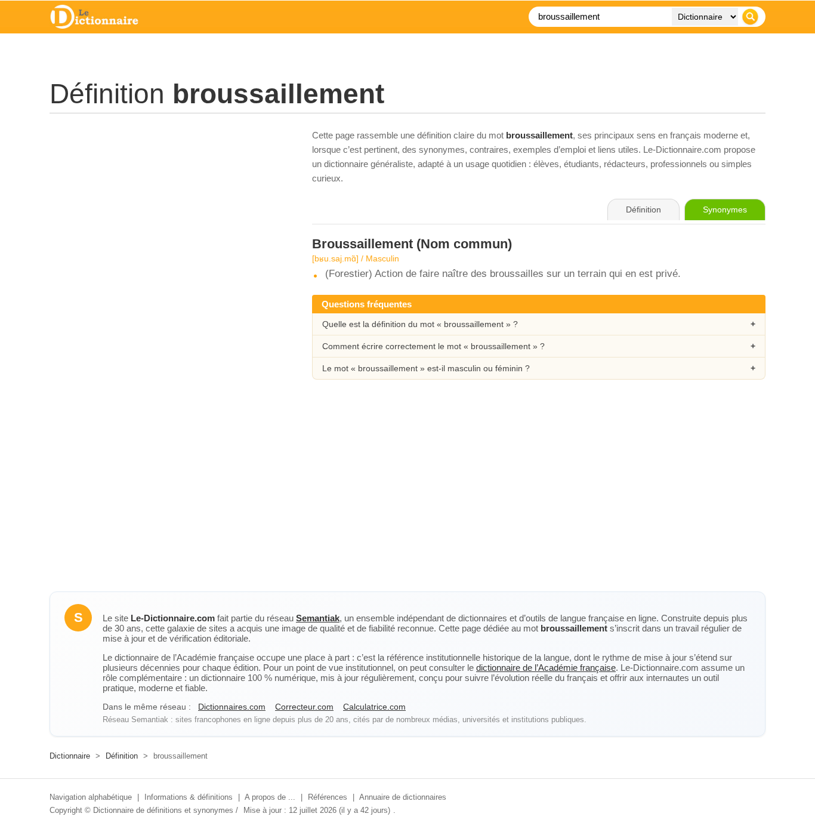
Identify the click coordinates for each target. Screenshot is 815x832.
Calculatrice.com (374, 706)
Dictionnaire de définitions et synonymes (163, 810)
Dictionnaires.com (232, 706)
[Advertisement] (169, 211)
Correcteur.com (304, 706)
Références (327, 797)
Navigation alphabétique (91, 797)
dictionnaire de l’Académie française (546, 667)
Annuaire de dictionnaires (402, 797)
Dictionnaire (70, 755)
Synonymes (725, 209)
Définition (122, 755)
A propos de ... (270, 797)
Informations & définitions (188, 797)
